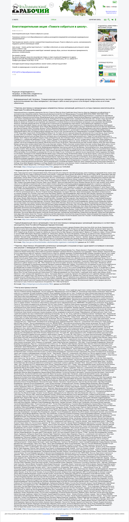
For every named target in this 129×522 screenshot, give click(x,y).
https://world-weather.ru (111, 11)
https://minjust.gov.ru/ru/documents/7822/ (37, 284)
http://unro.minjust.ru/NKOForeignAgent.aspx (38, 219)
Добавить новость (107, 55)
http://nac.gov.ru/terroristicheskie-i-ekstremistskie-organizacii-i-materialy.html (50, 242)
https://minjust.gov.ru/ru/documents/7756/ (37, 167)
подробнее (46, 514)
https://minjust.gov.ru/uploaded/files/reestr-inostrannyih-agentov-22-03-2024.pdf (51, 509)
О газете (15, 19)
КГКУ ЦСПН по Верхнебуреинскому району (26, 72)
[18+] (30, 9)
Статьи (53, 19)
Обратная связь (95, 19)
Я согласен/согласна (64, 518)
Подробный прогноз (111, 13)
